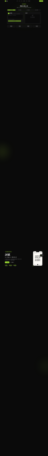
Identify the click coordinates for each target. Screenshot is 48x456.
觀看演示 (13, 262)
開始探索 (8, 262)
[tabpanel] (24, 18)
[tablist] (24, 10)
